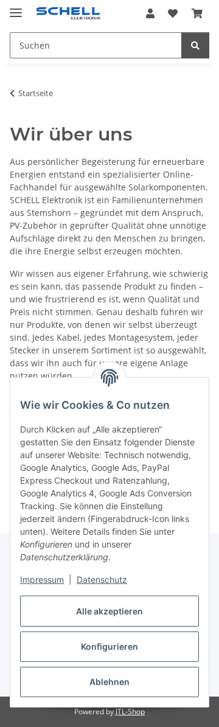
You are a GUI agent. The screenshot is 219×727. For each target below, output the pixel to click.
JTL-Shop (130, 711)
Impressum (42, 579)
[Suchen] (195, 45)
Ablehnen (109, 682)
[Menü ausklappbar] (16, 7)
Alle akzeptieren (109, 611)
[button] (150, 13)
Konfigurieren (109, 646)
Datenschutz (102, 579)
